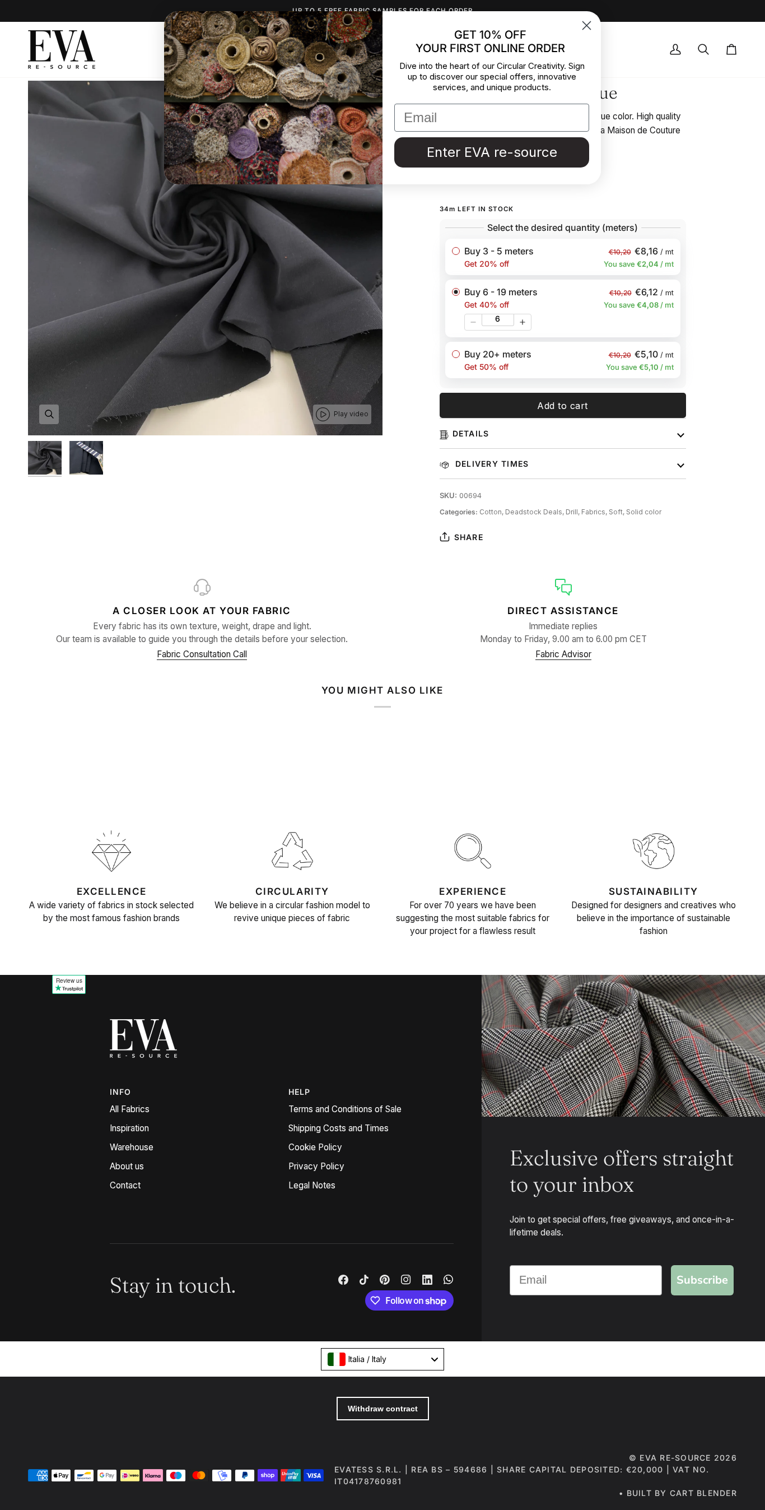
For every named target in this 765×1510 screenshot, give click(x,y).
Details (471, 433)
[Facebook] (343, 1280)
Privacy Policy (316, 1166)
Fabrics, (595, 512)
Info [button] (121, 1092)
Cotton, (492, 512)
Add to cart (562, 405)
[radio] (562, 257)
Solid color (643, 512)
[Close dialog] (586, 25)
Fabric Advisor (563, 654)
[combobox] (382, 1359)
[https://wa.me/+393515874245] (449, 1280)
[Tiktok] (364, 1280)
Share (468, 537)
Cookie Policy (315, 1147)
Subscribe (702, 1280)
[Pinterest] (385, 1280)
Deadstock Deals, (535, 512)
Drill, (573, 512)
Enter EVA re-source (492, 152)
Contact (125, 1185)
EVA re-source (675, 1457)
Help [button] (299, 1092)
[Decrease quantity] (473, 322)
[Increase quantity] (522, 322)
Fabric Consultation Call (202, 654)
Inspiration (129, 1128)
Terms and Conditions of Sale (345, 1109)
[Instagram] (406, 1280)
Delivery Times (491, 463)
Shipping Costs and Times (338, 1128)
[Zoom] (49, 414)
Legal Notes (311, 1185)
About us (127, 1166)
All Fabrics (130, 1109)
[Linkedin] (427, 1280)
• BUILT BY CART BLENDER (678, 1493)
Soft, (617, 512)
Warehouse (131, 1147)
